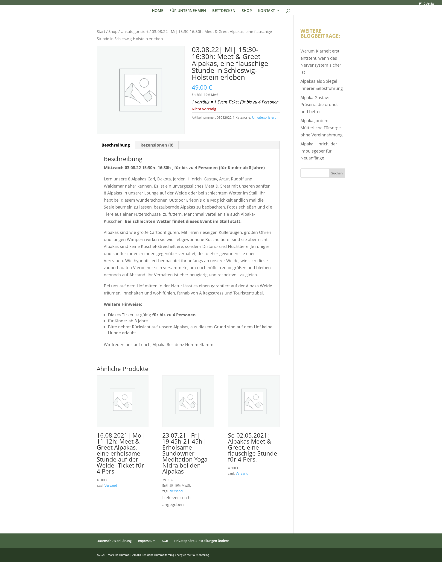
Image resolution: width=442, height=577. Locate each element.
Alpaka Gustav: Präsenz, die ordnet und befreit (319, 104)
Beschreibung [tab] (116, 145)
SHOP (247, 11)
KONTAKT (266, 11)
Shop (112, 31)
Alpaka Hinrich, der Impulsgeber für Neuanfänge (318, 151)
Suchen (337, 173)
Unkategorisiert (134, 31)
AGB (165, 541)
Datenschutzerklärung (114, 541)
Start (101, 31)
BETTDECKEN (224, 11)
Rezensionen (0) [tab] (156, 145)
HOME (157, 11)
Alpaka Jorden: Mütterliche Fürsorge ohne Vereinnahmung (321, 127)
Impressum (146, 541)
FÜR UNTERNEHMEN (187, 11)
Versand (111, 485)
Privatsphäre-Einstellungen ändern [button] (201, 541)
